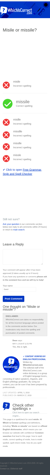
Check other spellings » (25, 406)
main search (18, 229)
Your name (8, 285)
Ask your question (11, 224)
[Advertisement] (26, 55)
